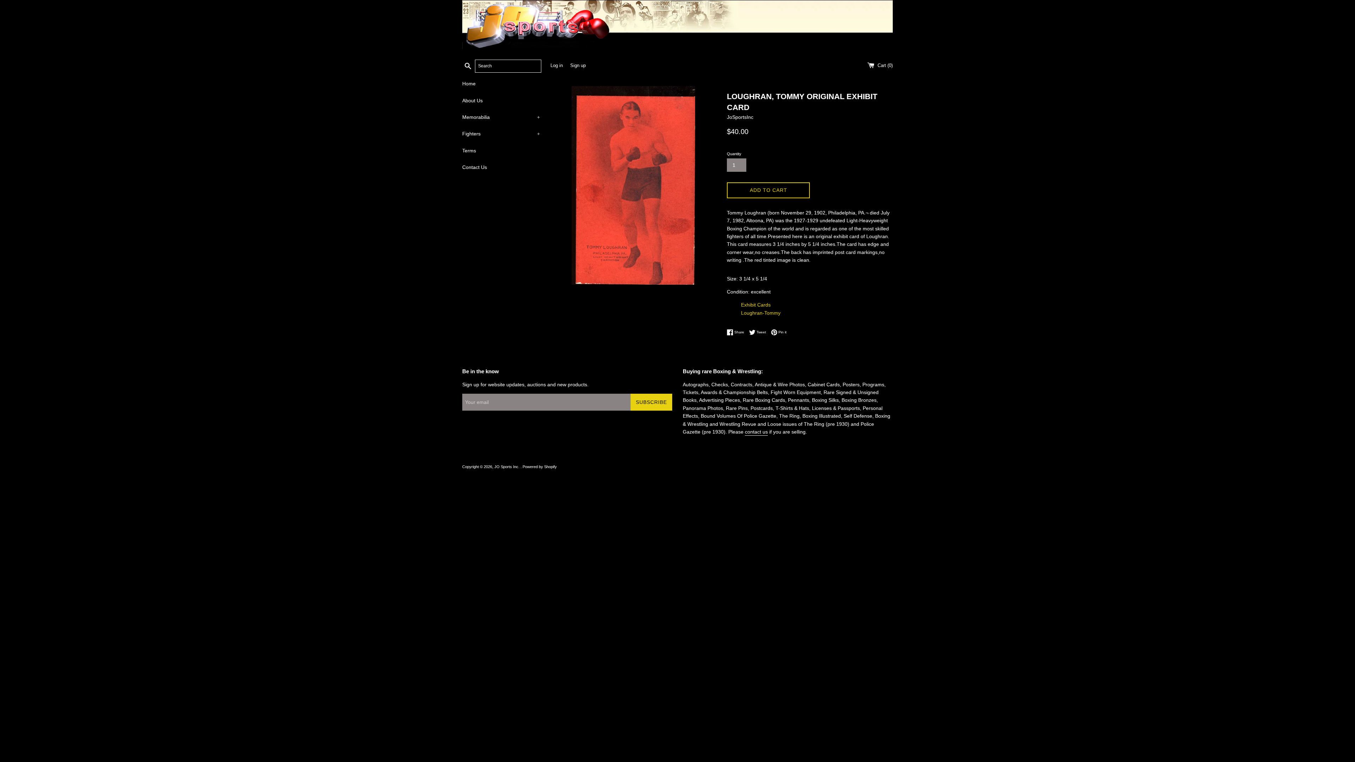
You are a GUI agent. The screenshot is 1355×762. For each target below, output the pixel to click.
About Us (472, 100)
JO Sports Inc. (507, 467)
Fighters (501, 134)
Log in (556, 65)
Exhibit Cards (756, 305)
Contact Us (474, 167)
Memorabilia (501, 117)
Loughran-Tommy (761, 313)
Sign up (578, 65)
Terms (469, 150)
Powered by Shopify (540, 467)
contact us (756, 432)
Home (469, 83)
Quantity (734, 154)
